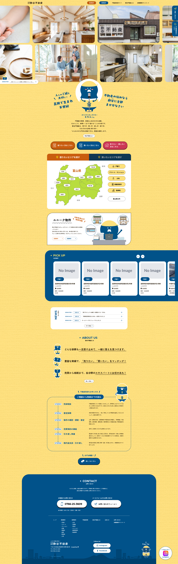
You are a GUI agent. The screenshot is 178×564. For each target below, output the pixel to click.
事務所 (63, 530)
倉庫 (63, 532)
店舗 (63, 528)
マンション (64, 526)
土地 (63, 536)
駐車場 (63, 534)
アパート (64, 524)
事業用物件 (75, 530)
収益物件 (74, 532)
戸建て (63, 522)
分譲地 (74, 524)
